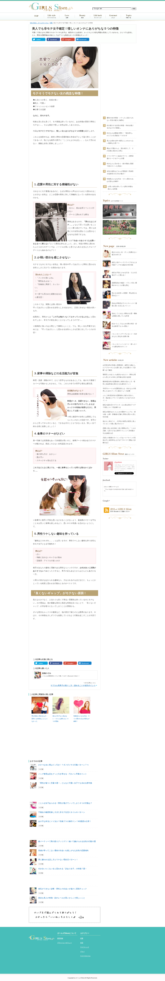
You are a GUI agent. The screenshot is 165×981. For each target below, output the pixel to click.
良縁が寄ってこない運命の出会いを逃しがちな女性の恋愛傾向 (63, 850)
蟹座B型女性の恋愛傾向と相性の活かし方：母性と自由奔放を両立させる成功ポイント (119, 383)
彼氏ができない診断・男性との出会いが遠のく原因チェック (62, 889)
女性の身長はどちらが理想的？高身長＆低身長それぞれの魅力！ (120, 172)
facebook (53, 39)
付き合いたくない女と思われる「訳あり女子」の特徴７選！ (62, 869)
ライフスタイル (51, 17)
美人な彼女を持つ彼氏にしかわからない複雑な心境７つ (120, 142)
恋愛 (67, 17)
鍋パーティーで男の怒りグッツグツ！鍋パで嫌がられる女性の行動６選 (67, 841)
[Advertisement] (64, 163)
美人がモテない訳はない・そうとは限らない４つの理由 (61, 718)
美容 (82, 17)
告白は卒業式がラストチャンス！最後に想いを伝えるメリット (124, 304)
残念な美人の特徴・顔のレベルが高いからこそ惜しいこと (61, 898)
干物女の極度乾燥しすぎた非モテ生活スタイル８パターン (61, 812)
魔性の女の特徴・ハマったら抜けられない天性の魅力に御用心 (120, 119)
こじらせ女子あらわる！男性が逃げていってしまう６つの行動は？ (65, 803)
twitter (38, 39)
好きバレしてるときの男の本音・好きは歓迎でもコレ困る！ (124, 325)
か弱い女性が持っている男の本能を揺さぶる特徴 (120, 188)
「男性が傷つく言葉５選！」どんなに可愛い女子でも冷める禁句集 (65, 783)
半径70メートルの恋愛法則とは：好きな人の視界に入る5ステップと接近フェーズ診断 (119, 390)
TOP (36, 16)
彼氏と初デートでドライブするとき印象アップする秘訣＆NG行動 (124, 263)
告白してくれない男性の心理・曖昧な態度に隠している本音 (124, 315)
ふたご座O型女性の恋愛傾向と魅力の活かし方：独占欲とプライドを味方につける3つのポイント (119, 398)
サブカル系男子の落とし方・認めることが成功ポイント (73, 685)
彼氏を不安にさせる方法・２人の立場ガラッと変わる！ (124, 274)
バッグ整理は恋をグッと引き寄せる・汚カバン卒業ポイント (62, 774)
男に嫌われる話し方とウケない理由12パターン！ (58, 860)
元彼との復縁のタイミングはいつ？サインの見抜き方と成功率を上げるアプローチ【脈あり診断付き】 (119, 440)
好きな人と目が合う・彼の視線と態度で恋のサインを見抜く (120, 165)
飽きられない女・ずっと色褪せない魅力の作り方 (124, 253)
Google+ (68, 39)
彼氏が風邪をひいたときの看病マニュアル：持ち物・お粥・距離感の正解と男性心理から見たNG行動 (119, 414)
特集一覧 (128, 17)
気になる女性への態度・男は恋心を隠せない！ (124, 294)
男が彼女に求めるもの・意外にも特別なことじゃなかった (40, 718)
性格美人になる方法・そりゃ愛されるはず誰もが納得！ (82, 718)
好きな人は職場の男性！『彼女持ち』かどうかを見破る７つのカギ (120, 134)
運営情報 (60, 938)
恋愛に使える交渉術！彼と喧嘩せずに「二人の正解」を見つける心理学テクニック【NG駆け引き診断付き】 (119, 430)
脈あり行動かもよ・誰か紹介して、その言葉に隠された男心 (120, 149)
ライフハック (97, 17)
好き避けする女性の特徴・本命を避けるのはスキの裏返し (120, 127)
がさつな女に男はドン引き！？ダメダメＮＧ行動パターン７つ (63, 765)
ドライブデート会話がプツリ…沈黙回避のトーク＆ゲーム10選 (120, 157)
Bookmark (83, 39)
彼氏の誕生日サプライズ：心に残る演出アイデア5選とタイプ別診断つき (119, 406)
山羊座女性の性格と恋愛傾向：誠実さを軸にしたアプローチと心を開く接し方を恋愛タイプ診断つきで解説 (119, 367)
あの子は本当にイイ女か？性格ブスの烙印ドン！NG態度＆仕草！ (64, 821)
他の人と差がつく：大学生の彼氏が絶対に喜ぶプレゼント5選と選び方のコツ (119, 422)
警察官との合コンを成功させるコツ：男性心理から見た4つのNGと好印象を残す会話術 (119, 376)
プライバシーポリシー (64, 943)
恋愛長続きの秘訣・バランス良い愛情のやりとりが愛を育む (124, 284)
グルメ (113, 17)
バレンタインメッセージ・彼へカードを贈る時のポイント (124, 345)
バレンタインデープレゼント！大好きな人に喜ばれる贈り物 (124, 335)
